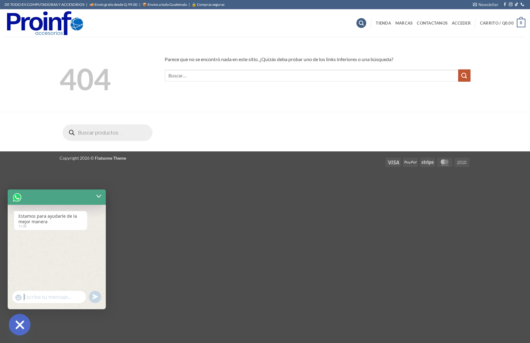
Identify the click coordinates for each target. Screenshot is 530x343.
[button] (485, 5)
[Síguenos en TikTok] (516, 4)
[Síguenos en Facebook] (505, 4)
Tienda (383, 23)
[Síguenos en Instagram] (511, 4)
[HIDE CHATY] (19, 324)
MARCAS (404, 23)
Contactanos (432, 23)
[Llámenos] (522, 4)
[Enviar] (464, 75)
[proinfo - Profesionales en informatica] (44, 23)
